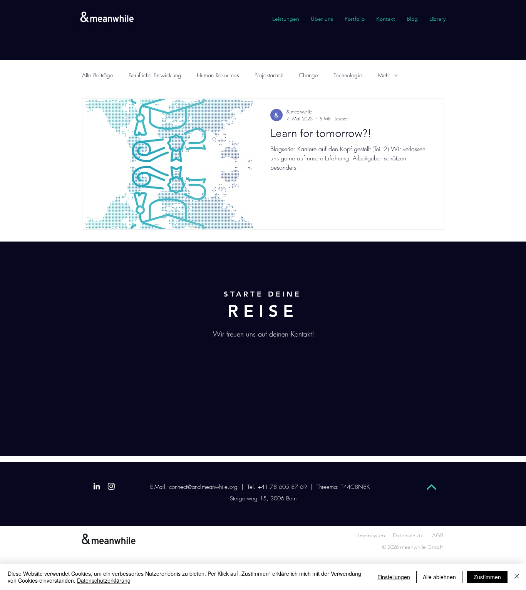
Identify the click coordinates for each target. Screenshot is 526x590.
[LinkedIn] (96, 486)
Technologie (347, 75)
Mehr (384, 75)
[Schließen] (516, 577)
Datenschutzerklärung (104, 580)
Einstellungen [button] (393, 577)
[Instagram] (111, 486)
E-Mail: (158, 487)
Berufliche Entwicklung (155, 75)
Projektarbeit (269, 75)
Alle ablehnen (439, 577)
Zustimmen (487, 577)
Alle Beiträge (97, 75)
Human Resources (218, 75)
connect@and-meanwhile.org (204, 487)
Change (308, 75)
